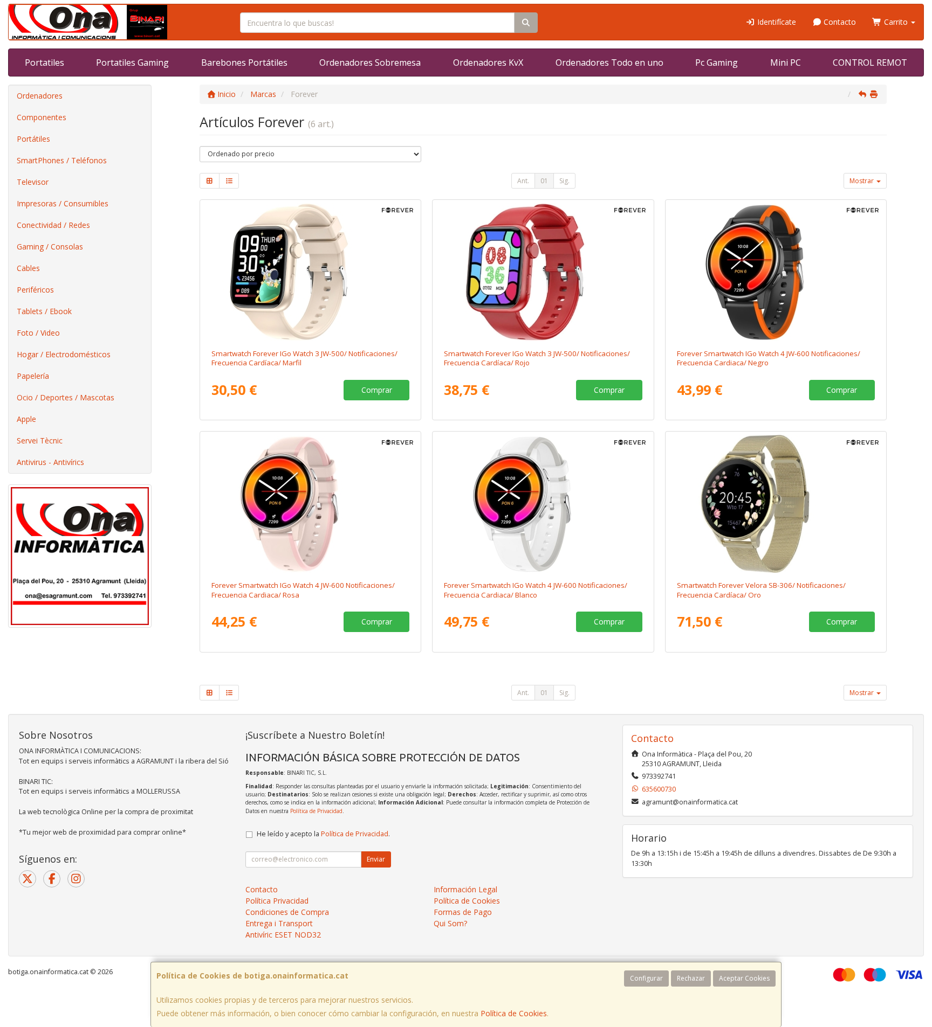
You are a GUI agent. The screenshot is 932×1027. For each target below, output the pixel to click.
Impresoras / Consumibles (62, 203)
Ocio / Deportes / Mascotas (65, 397)
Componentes (41, 117)
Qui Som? (450, 923)
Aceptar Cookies (744, 978)
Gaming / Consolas (50, 246)
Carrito (896, 22)
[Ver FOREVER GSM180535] (543, 272)
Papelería (33, 376)
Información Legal (465, 889)
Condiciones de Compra (287, 912)
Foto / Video (38, 333)
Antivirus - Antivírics (50, 462)
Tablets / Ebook (44, 311)
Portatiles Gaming (132, 62)
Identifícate (775, 22)
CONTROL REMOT (870, 62)
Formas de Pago (463, 912)
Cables (28, 268)
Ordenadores (40, 96)
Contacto (838, 22)
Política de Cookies (514, 1013)
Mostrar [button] (862, 180)
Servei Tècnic (40, 440)
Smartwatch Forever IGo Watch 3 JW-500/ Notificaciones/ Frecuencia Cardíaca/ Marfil (304, 358)
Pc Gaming (716, 62)
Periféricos (35, 289)
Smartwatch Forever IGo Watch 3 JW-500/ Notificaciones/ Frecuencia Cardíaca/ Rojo (537, 358)
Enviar (376, 859)
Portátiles (33, 139)
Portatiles (44, 62)
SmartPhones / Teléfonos (62, 160)
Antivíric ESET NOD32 (283, 934)
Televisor (33, 182)
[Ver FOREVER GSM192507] (311, 504)
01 (544, 180)
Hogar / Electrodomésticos (64, 354)
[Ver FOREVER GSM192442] (776, 272)
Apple (26, 419)
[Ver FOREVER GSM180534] (311, 272)
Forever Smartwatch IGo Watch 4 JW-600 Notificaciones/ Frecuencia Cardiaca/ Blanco (535, 589)
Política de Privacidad (316, 811)
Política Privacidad (277, 901)
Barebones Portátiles (244, 62)
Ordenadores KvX (488, 62)
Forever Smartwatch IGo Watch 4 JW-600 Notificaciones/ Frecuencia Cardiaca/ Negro (768, 358)
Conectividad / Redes (53, 225)
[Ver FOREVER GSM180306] (776, 504)
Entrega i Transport (279, 923)
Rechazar (691, 978)
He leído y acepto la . (323, 833)
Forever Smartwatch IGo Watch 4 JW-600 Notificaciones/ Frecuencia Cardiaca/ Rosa (303, 589)
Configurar (646, 978)
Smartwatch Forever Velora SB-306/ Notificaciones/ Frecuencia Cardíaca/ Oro (761, 589)
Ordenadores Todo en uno (609, 62)
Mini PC (785, 62)
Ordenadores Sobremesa (370, 62)
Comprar (376, 390)
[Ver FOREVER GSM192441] (543, 504)
